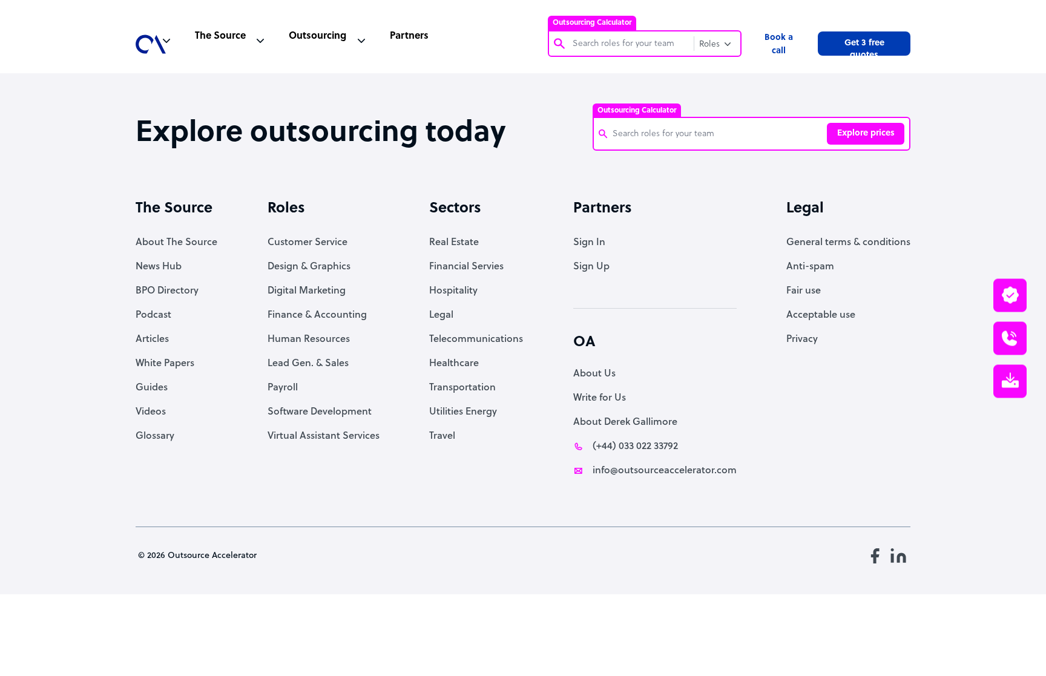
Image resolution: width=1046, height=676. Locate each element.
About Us (594, 374)
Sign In (589, 242)
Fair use (803, 291)
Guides (152, 387)
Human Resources (309, 339)
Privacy (802, 339)
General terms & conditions (848, 242)
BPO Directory (167, 291)
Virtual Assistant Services (324, 436)
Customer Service (307, 242)
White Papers (165, 363)
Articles (152, 339)
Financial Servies (466, 266)
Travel (442, 436)
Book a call (779, 44)
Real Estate (454, 242)
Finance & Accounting (317, 315)
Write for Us (599, 398)
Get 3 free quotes (864, 47)
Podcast (153, 315)
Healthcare (454, 363)
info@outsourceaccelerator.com (665, 470)
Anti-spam (810, 266)
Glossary (155, 436)
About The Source (176, 242)
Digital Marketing (307, 291)
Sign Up (591, 266)
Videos (151, 412)
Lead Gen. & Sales (308, 363)
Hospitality (453, 291)
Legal (441, 315)
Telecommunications (476, 339)
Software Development (320, 412)
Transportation (462, 387)
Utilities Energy (463, 412)
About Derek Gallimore (625, 422)
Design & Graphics (309, 266)
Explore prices (866, 133)
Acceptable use (820, 315)
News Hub (159, 266)
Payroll (283, 387)
